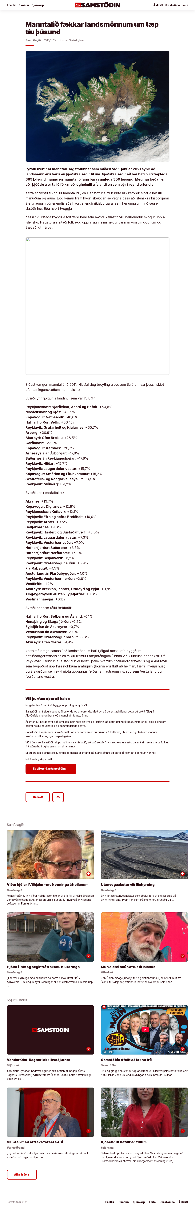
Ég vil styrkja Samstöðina (51, 769)
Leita (184, 5)
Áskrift (158, 5)
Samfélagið (33, 40)
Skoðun (24, 5)
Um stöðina (172, 5)
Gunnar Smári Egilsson (72, 40)
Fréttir (11, 5)
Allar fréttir (22, 1174)
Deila (38, 797)
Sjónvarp (38, 5)
